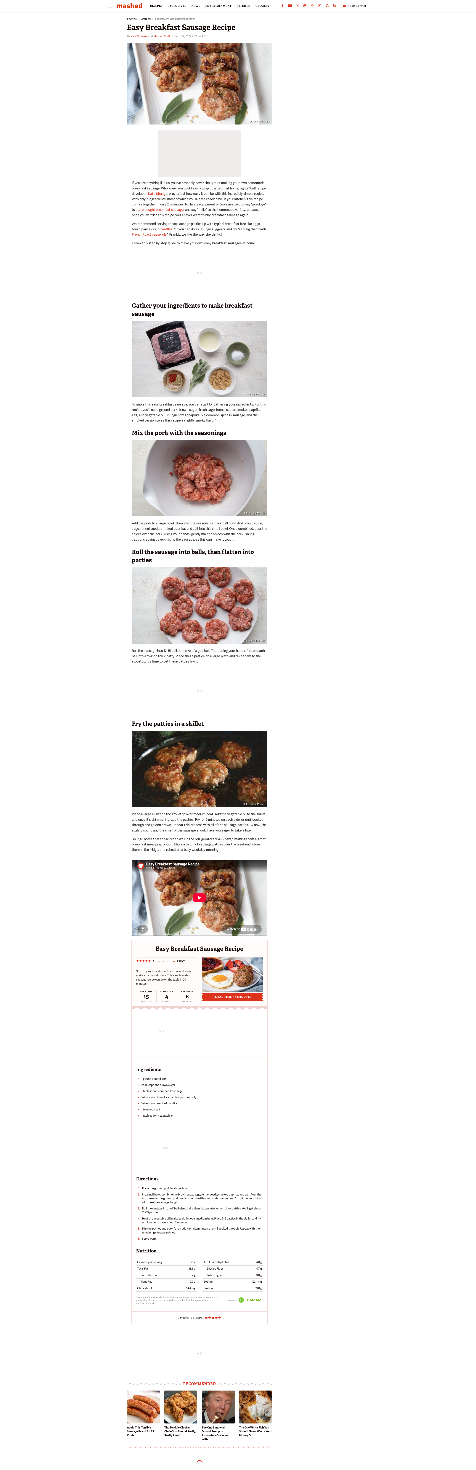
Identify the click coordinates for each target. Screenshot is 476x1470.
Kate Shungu (139, 36)
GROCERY (262, 6)
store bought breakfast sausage (160, 210)
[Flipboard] (320, 6)
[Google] (327, 6)
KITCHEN (244, 6)
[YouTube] (290, 6)
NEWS (195, 6)
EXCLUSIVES (177, 6)
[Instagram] (305, 6)
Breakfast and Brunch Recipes (175, 19)
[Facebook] (282, 6)
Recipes (132, 19)
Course (146, 19)
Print (181, 961)
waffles (166, 229)
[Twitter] (297, 6)
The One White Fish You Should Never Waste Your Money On (255, 1431)
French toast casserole (149, 234)
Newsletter (357, 6)
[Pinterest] (312, 6)
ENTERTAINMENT (218, 6)
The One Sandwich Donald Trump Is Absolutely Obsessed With (215, 1433)
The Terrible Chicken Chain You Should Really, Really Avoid (180, 1431)
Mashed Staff (161, 36)
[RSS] (334, 6)
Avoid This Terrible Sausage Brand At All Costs (140, 1431)
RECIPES (156, 6)
